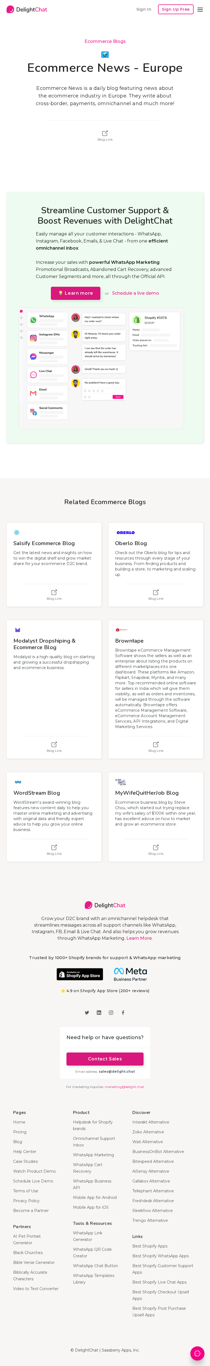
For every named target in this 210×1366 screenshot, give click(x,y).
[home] (27, 9)
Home (19, 1122)
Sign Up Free (176, 9)
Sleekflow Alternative (152, 1210)
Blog (17, 1141)
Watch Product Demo (34, 1171)
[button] (200, 9)
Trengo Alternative (150, 1220)
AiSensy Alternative (150, 1171)
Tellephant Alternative (153, 1190)
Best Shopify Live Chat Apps (159, 1282)
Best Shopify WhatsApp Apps (160, 1255)
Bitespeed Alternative (153, 1161)
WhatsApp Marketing (93, 1154)
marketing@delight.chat (124, 1087)
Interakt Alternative (150, 1122)
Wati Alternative (147, 1141)
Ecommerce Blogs (105, 41)
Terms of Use (25, 1190)
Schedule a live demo (135, 293)
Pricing (20, 1132)
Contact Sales (105, 1059)
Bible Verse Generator (34, 1262)
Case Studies (25, 1161)
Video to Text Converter (36, 1288)
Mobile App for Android (95, 1197)
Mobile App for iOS (91, 1207)
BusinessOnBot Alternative (158, 1151)
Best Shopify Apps (149, 1246)
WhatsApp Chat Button (95, 1265)
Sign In (143, 9)
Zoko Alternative (148, 1132)
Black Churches (28, 1252)
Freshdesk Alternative (153, 1200)
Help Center (24, 1151)
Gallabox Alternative (151, 1181)
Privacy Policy (26, 1200)
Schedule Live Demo (33, 1181)
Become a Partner (31, 1210)
